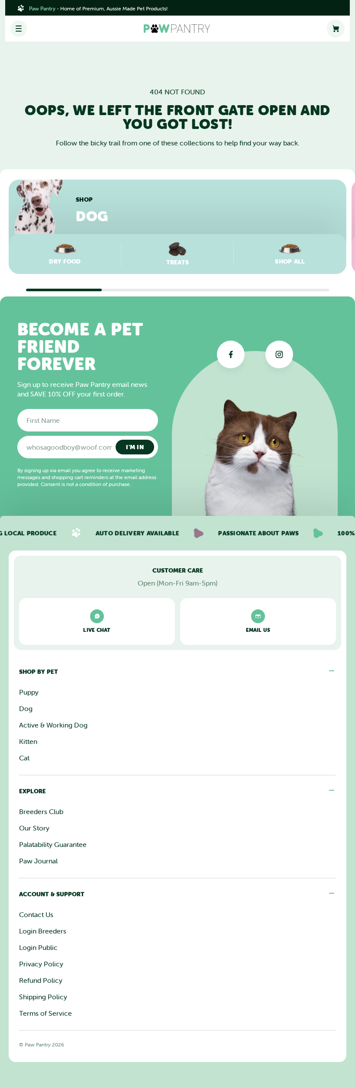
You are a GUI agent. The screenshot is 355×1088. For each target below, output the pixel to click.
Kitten (28, 741)
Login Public (38, 947)
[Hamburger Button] (18, 28)
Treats (177, 262)
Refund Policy (40, 980)
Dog (25, 708)
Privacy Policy (41, 963)
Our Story (34, 828)
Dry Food (65, 261)
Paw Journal (38, 860)
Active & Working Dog (53, 725)
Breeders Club (41, 811)
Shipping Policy (43, 996)
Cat (24, 757)
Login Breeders (42, 931)
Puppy (29, 692)
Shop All (290, 261)
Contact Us (36, 914)
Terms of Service (45, 1013)
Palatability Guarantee (53, 844)
